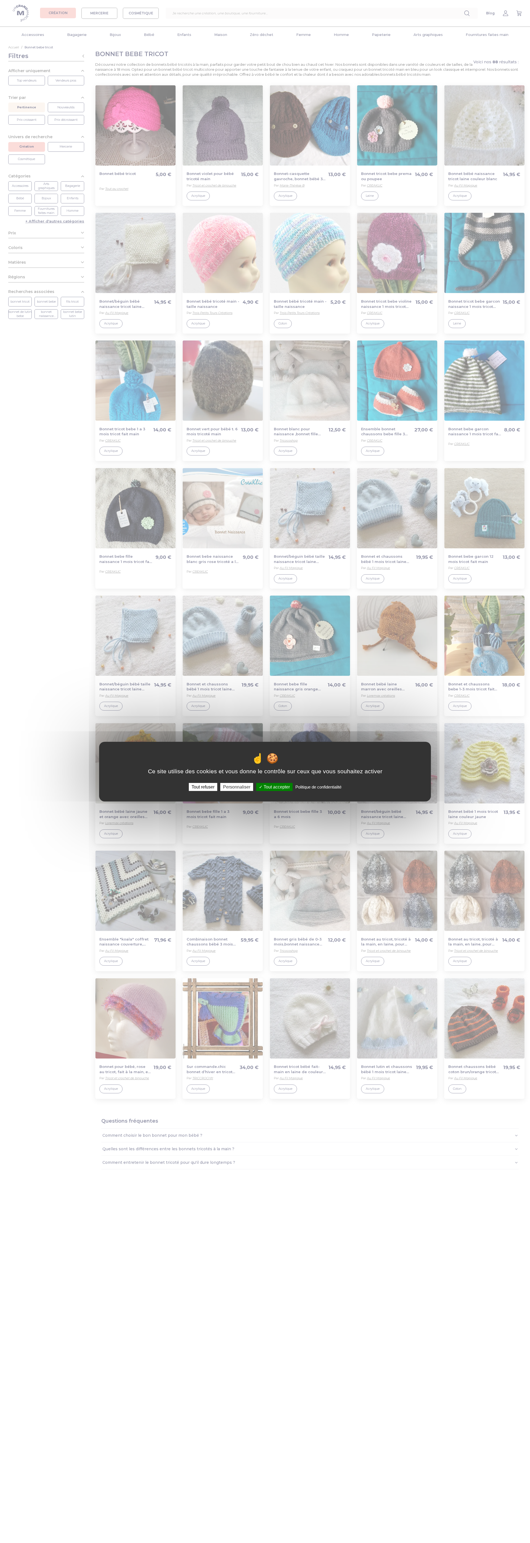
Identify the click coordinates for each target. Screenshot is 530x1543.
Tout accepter (276, 786)
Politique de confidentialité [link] (318, 786)
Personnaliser (236, 786)
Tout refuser (203, 786)
